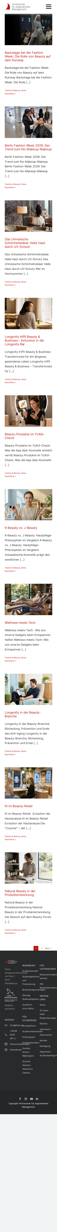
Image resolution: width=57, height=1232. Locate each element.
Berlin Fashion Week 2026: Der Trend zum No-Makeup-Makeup (28, 147)
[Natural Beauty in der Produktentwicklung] (28, 868)
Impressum (45, 1029)
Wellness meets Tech (20, 623)
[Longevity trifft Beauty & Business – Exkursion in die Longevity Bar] (28, 313)
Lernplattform (28, 1026)
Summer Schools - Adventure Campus (27, 1067)
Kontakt (43, 1040)
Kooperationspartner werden (46, 976)
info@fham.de (13, 1025)
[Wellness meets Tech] (28, 599)
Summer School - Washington (28, 1052)
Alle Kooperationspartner (46, 986)
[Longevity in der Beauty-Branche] (28, 689)
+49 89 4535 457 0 (13, 1035)
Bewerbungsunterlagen (28, 989)
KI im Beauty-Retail (18, 806)
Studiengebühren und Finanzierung (28, 980)
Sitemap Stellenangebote (28, 997)
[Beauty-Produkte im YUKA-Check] (28, 411)
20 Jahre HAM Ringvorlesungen (46, 1014)
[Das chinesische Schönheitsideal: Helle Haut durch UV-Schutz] (28, 216)
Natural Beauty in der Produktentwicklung (20, 893)
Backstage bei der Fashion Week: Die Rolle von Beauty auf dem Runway (28, 56)
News (23, 90)
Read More (9, 93)
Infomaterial (13, 1049)
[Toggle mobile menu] (49, 6)
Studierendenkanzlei (28, 1031)
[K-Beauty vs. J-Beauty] (28, 504)
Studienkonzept (28, 971)
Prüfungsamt (28, 1037)
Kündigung (45, 1046)
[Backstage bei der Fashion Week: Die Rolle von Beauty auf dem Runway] (28, 29)
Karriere (44, 1023)
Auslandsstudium (28, 1042)
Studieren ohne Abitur (28, 1006)
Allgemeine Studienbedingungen (46, 1053)
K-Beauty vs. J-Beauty (21, 528)
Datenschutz (46, 1035)
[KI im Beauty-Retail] (28, 783)
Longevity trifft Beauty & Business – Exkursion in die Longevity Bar (24, 340)
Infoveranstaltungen (13, 1044)
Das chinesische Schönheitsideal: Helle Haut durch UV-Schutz (25, 243)
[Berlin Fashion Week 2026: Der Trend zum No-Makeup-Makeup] (28, 122)
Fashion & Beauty (12, 90)
